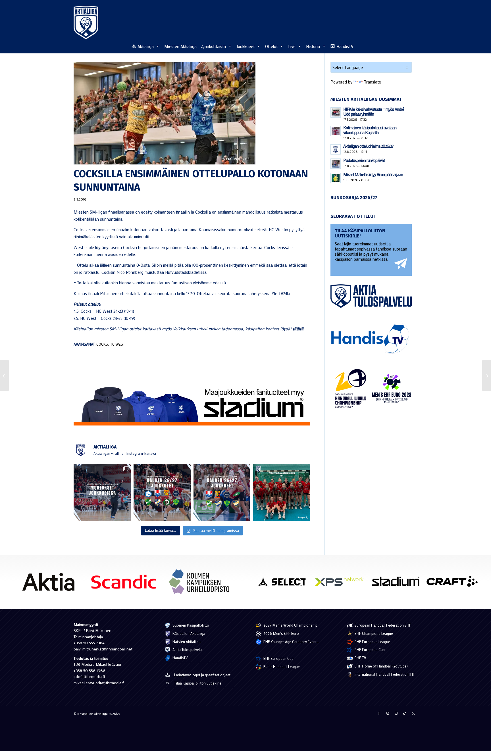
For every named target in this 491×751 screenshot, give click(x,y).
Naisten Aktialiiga (186, 641)
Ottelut (271, 46)
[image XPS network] (341, 583)
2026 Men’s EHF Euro (281, 633)
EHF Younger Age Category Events (291, 641)
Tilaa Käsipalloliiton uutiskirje (198, 683)
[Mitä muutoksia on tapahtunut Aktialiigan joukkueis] (102, 492)
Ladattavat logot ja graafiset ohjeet (202, 674)
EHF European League (372, 641)
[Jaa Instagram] (387, 713)
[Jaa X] (413, 713)
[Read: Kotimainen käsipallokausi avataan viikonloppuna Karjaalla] (335, 131)
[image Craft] (454, 583)
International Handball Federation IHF (384, 674)
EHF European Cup (278, 658)
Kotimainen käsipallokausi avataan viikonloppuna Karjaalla (369, 130)
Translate (372, 82)
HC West (117, 344)
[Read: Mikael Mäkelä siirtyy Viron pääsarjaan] (335, 178)
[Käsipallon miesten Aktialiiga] (86, 22)
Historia (313, 46)
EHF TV (360, 657)
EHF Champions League (373, 633)
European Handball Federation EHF (382, 625)
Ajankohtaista (213, 46)
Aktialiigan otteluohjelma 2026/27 (368, 146)
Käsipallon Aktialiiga (188, 633)
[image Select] (285, 583)
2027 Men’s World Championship (290, 625)
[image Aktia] (50, 584)
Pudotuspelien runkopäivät (364, 160)
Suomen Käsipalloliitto (190, 625)
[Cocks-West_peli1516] (192, 113)
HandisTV (344, 46)
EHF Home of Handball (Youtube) (381, 666)
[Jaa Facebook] (379, 713)
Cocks (102, 344)
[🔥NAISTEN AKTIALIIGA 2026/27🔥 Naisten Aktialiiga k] (162, 492)
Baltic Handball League (281, 666)
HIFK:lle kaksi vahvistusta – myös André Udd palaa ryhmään (373, 111)
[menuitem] (414, 46)
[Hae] (414, 45)
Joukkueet (245, 46)
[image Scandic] (125, 584)
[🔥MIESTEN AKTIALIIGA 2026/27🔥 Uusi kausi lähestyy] (222, 492)
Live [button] (292, 46)
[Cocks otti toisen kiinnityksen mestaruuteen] (4, 375)
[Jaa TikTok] (404, 713)
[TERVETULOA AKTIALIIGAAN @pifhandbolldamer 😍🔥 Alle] (281, 492)
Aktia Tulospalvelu (187, 649)
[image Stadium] (398, 583)
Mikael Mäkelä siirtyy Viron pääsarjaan (373, 174)
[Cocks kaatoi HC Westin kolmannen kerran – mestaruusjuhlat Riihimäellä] (486, 375)
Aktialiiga (146, 46)
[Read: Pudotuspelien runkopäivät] (335, 163)
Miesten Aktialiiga (180, 46)
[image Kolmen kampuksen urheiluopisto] (201, 584)
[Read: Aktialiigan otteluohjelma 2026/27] (335, 149)
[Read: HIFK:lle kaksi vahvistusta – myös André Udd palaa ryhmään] (335, 112)
